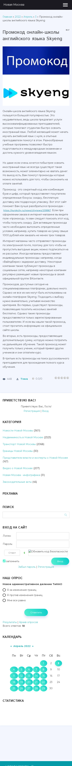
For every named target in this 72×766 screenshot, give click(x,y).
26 (21, 688)
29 (43, 688)
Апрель (28, 16)
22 (43, 682)
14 (36, 675)
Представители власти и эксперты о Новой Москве (35, 457)
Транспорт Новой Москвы (19, 444)
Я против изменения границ (24, 595)
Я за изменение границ (21, 589)
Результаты (10, 622)
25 (14, 688)
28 (36, 688)
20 (29, 682)
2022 (18, 16)
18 (14, 682)
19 (21, 682)
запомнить (12, 561)
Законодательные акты (17, 481)
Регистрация (32, 411)
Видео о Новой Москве (18, 468)
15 (43, 675)
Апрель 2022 (22, 646)
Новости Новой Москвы (18, 430)
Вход (45, 411)
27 (28, 688)
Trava (24, 378)
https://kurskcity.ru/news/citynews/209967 (27, 210)
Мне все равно (16, 600)
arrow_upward (64, 758)
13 (29, 675)
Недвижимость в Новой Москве (23, 437)
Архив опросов (28, 622)
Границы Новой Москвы (18, 451)
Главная (7, 16)
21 (36, 682)
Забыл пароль (26, 566)
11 (14, 675)
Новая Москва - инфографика (21, 475)
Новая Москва (13, 4)
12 (21, 675)
